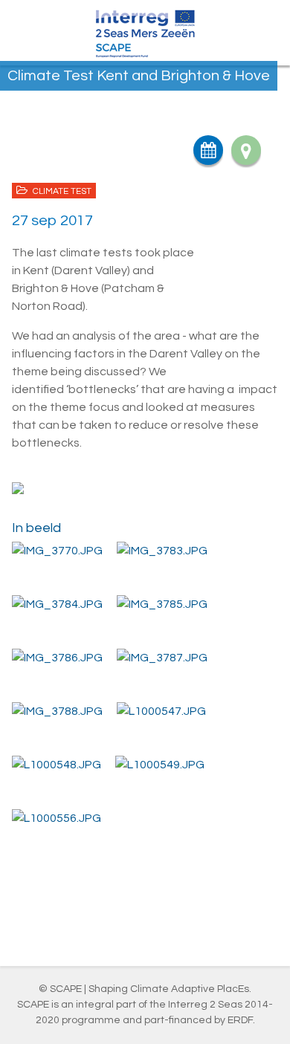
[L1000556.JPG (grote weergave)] (56, 817)
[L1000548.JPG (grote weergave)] (56, 764)
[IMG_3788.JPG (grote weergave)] (57, 710)
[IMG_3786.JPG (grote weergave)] (57, 657)
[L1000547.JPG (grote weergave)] (161, 710)
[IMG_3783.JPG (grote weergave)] (162, 550)
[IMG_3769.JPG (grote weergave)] (145, 491)
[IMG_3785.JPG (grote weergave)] (162, 603)
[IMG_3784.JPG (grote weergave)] (57, 603)
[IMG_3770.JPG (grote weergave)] (57, 550)
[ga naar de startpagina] (145, 32)
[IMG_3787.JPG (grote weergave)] (162, 657)
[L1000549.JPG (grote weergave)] (159, 764)
